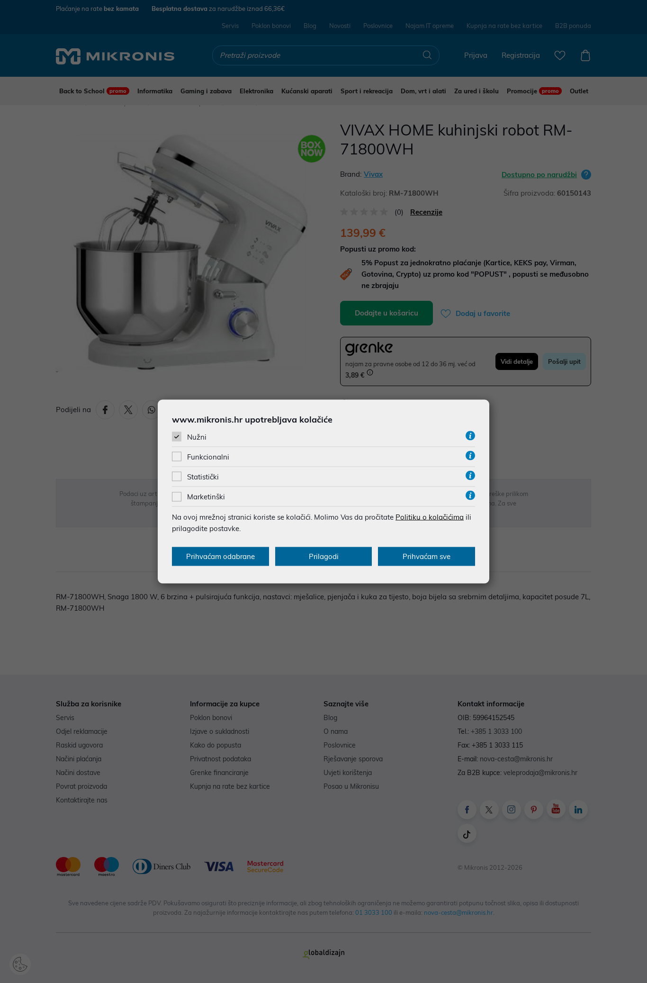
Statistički (203, 476)
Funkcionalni (208, 456)
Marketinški (206, 496)
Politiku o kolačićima (429, 517)
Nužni (197, 436)
